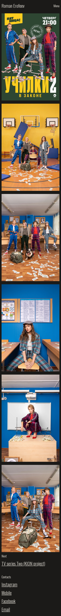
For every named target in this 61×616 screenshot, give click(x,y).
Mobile (7, 592)
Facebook (8, 601)
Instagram (9, 584)
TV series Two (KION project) (23, 563)
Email (6, 609)
